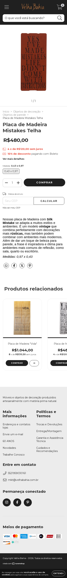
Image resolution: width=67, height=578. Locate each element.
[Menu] (7, 7)
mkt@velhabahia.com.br (23, 480)
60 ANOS (8, 441)
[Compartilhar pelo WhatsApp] (6, 266)
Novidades (9, 447)
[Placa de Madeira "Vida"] (34, 363)
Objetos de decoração (27, 111)
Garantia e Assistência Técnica (49, 439)
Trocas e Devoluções (49, 424)
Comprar (17, 363)
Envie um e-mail (13, 434)
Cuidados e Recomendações (47, 449)
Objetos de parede (14, 114)
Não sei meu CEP (11, 207)
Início (6, 111)
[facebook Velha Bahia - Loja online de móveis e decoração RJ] (17, 502)
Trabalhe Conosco (14, 454)
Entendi (58, 573)
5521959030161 (17, 473)
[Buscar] (60, 18)
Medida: (13, 165)
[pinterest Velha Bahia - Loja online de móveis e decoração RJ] (28, 502)
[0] (60, 8)
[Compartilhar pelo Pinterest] (30, 267)
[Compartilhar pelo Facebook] (14, 267)
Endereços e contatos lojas (16, 426)
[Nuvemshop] (14, 564)
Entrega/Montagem (49, 431)
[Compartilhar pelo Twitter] (22, 267)
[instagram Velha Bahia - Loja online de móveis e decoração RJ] (7, 502)
